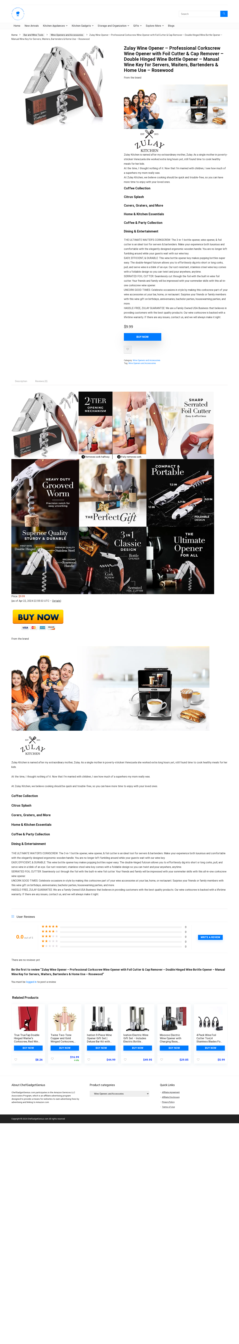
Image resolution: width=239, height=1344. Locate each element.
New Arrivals (32, 25)
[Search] (224, 14)
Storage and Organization (112, 25)
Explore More (153, 25)
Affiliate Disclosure (170, 1097)
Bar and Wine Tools (33, 35)
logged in (31, 981)
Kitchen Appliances (54, 25)
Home (16, 25)
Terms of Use (168, 1107)
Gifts (136, 25)
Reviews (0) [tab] (41, 381)
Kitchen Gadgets (81, 25)
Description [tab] (21, 381)
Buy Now (142, 336)
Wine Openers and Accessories (67, 35)
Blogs (171, 25)
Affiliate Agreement (171, 1092)
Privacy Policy (168, 1102)
